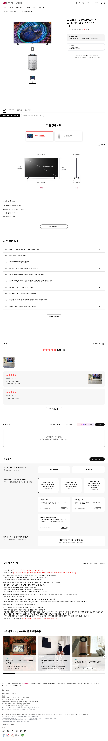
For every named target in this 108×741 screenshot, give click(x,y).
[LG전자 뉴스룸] (16, 731)
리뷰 (11, 110)
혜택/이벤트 (19, 8)
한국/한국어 (4, 727)
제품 (4, 8)
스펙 (4, 110)
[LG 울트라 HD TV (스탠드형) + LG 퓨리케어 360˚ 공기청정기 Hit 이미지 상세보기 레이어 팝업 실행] (32, 47)
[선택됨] (32, 80)
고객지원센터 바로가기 (97, 459)
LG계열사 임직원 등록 (71, 683)
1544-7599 (20, 699)
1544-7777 (35, 701)
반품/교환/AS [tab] (94, 563)
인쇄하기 (103, 145)
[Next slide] (104, 656)
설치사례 (41, 8)
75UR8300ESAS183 (75, 29)
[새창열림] (3, 731)
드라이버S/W (88, 469)
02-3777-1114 (13, 693)
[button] (76, 3)
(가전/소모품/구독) (21, 697)
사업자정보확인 (28, 714)
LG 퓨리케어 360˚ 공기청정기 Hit (32, 115)
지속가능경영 (95, 3)
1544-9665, (23, 701)
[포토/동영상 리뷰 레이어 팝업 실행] (9, 362)
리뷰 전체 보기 (53, 409)
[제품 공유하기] (104, 20)
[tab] (39, 136)
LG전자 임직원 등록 (61, 683)
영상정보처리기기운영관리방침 (49, 683)
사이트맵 (3, 683)
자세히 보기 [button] (25, 479)
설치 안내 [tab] (102, 563)
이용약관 (9, 683)
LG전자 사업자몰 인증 (94, 683)
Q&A (19, 110)
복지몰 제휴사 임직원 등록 (83, 683)
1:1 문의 (3, 695)
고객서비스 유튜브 (5, 724)
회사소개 (89, 3)
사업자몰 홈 (5, 11)
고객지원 (28, 110)
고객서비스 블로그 (14, 724)
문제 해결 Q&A (54, 469)
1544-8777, (18, 703)
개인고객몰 (102, 3)
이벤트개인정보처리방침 (36, 683)
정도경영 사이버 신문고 (6, 685)
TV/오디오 (16, 11)
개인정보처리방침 (25, 683)
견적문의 (27, 8)
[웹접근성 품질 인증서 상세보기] (22, 735)
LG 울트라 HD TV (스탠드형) (10, 115)
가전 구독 (11, 8)
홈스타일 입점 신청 (17, 685)
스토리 (34, 8)
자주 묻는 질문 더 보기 (54, 316)
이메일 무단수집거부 (16, 683)
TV (20, 11)
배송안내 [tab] (85, 563)
